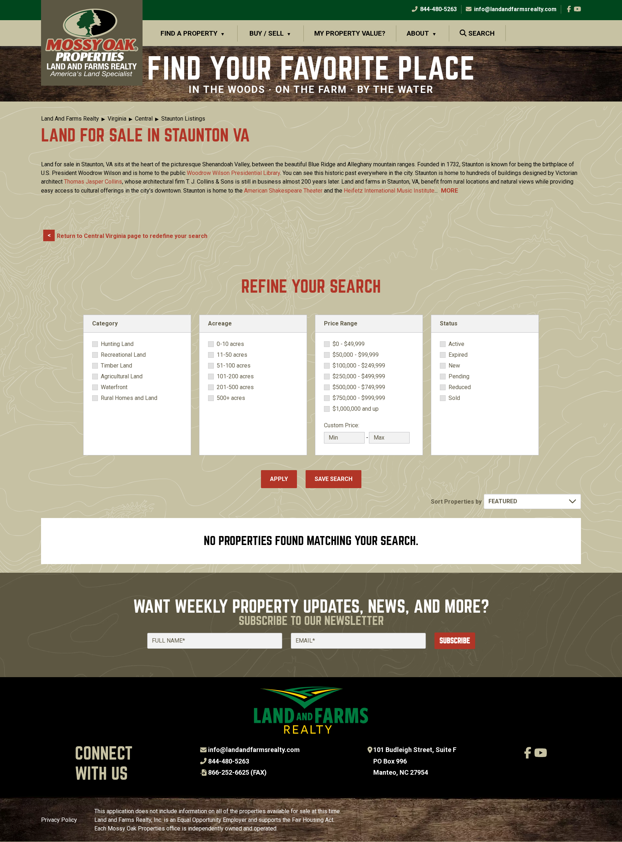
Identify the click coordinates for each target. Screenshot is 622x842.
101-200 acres (235, 376)
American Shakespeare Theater (283, 190)
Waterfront (114, 387)
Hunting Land (117, 344)
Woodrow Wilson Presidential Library (233, 173)
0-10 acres (230, 344)
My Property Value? (349, 33)
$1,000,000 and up (356, 409)
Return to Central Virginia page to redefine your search (132, 236)
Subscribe (455, 640)
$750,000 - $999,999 (359, 398)
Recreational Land (123, 355)
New (454, 366)
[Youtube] (577, 9)
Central (144, 118)
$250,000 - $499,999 (359, 376)
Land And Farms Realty (70, 118)
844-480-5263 (438, 9)
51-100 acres (234, 366)
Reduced (460, 387)
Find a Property (189, 33)
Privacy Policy (59, 819)
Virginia (117, 118)
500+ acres (231, 398)
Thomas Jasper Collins (93, 181)
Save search (333, 479)
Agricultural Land (122, 376)
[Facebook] (569, 9)
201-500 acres (235, 387)
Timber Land (116, 366)
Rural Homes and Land (129, 398)
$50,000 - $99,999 (356, 355)
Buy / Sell (266, 33)
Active (456, 344)
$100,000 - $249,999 (359, 366)
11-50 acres (232, 355)
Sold (454, 398)
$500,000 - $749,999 (359, 387)
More (449, 190)
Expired (458, 355)
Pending (459, 376)
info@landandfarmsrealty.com (254, 749)
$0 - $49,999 (349, 344)
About (418, 33)
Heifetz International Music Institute (389, 190)
